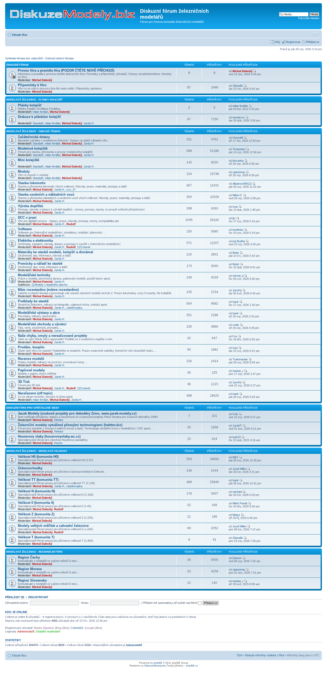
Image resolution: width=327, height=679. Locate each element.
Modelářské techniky (34, 275)
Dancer (237, 558)
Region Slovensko (32, 580)
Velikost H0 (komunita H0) (38, 457)
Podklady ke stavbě (33, 301)
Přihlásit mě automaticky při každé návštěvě (170, 602)
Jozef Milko (239, 468)
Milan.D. (237, 195)
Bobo (235, 252)
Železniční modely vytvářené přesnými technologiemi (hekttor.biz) (70, 425)
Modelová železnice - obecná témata (33, 131)
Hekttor (58, 419)
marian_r (237, 370)
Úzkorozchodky (30, 468)
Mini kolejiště (28, 160)
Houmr (58, 442)
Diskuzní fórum (17, 64)
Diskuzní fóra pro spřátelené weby (32, 407)
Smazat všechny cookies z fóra (264, 655)
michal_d (237, 275)
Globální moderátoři (48, 631)
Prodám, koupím (31, 347)
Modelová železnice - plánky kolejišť (34, 99)
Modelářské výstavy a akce (39, 313)
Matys (236, 514)
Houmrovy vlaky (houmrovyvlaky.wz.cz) (49, 436)
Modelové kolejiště (33, 148)
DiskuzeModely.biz (155, 665)
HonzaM (237, 137)
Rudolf (71, 224)
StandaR (38, 123)
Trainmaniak (240, 359)
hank (235, 301)
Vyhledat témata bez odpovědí (24, 58)
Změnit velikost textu (315, 33)
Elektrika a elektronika (35, 240)
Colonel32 (77, 627)
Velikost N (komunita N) (36, 491)
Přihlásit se (312, 41)
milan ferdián (40, 111)
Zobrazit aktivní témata (59, 58)
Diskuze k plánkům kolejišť (39, 117)
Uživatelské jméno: (17, 602)
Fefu (235, 414)
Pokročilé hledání (308, 18)
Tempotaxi (238, 149)
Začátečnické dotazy (34, 137)
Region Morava (30, 569)
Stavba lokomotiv (31, 183)
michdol (237, 491)
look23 (236, 437)
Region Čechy (29, 557)
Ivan (235, 206)
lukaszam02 (134, 645)
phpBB (158, 662)
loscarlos (238, 160)
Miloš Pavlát (239, 503)
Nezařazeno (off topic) (35, 393)
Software (25, 229)
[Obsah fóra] (73, 12)
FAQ (277, 41)
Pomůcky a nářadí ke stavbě (40, 263)
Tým (239, 655)
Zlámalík (237, 85)
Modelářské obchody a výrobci (42, 324)
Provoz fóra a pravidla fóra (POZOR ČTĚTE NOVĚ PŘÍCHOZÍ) (66, 70)
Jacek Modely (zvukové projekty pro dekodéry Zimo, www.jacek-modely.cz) (77, 413)
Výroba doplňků (30, 206)
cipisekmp (238, 172)
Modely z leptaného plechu (50, 284)
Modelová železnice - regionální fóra (34, 551)
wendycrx (238, 117)
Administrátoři (25, 631)
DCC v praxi (27, 217)
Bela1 (235, 264)
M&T (235, 457)
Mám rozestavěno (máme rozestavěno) (48, 290)
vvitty (235, 324)
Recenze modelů (31, 359)
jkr (234, 218)
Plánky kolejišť (30, 105)
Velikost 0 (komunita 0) (36, 503)
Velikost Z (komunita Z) (36, 514)
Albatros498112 (242, 183)
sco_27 (71, 189)
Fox (234, 336)
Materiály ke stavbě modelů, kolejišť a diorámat (55, 252)
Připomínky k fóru (32, 85)
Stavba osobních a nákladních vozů (46, 194)
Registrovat (293, 41)
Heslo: (85, 602)
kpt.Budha (238, 241)
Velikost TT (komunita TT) (38, 480)
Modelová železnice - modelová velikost (36, 451)
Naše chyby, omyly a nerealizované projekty (52, 336)
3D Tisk (24, 382)
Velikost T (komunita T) (36, 537)
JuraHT (237, 425)
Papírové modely (31, 370)
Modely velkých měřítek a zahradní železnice (53, 526)
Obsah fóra (19, 34)
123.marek (83, 247)
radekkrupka (74, 307)
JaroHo (237, 290)
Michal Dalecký (42, 80)
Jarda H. (89, 123)
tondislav (237, 229)
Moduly (24, 171)
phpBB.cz (192, 665)
